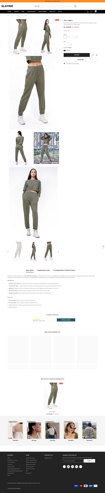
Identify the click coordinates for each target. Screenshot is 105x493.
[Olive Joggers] (52, 396)
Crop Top (52, 440)
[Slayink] (16, 430)
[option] (18, 251)
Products (12, 15)
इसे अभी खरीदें (80, 59)
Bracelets (15, 440)
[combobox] (53, 6)
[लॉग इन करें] (88, 12)
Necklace (71, 440)
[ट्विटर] (80, 466)
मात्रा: (65, 41)
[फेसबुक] (64, 466)
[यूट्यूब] (76, 466)
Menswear (89, 440)
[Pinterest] (72, 466)
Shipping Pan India (43, 270)
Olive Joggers (52, 411)
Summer (17, 15)
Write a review (66, 320)
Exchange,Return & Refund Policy (64, 270)
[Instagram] (68, 466)
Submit (89, 460)
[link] (93, 55)
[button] (8, 251)
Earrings (34, 440)
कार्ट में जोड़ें (76, 55)
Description (30, 270)
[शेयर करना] (96, 55)
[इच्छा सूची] (91, 12)
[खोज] (55, 6)
